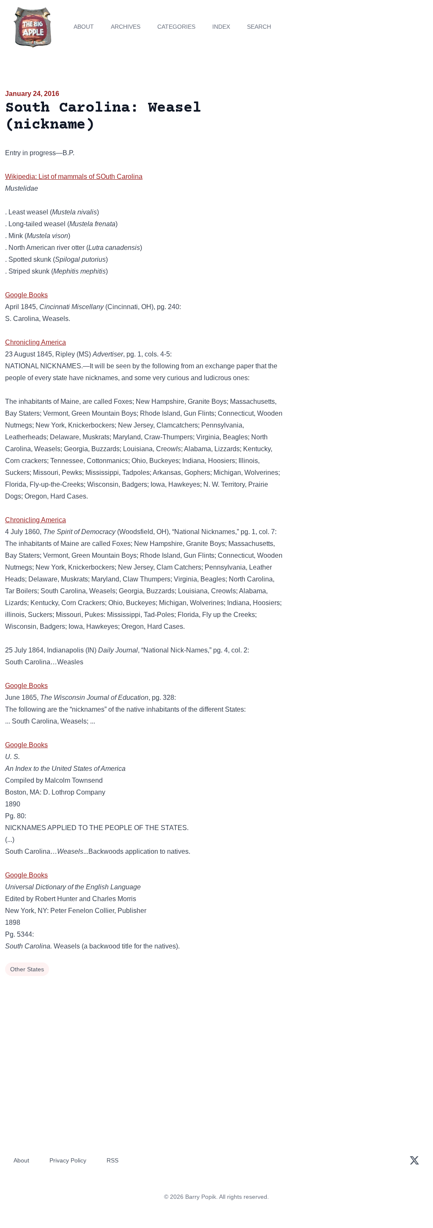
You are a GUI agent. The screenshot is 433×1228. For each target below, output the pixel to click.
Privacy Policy (67, 1160)
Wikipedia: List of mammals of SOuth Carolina (74, 176)
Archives (125, 26)
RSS (112, 1160)
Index (221, 26)
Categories (176, 26)
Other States (27, 969)
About (84, 26)
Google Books (26, 295)
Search (259, 26)
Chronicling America (35, 342)
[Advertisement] (361, 147)
